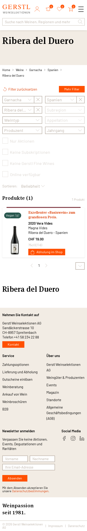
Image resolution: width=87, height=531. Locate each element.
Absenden (15, 478)
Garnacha (35, 70)
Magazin (52, 392)
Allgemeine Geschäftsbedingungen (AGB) (63, 412)
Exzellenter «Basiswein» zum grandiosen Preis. (51, 214)
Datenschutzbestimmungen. (30, 491)
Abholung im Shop (49, 252)
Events (51, 385)
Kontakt (13, 344)
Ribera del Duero (13, 75)
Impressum (55, 526)
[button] (80, 22)
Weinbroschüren (14, 402)
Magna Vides (37, 228)
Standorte (53, 400)
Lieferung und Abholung (20, 372)
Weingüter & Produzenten (65, 377)
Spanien (53, 70)
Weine (20, 70)
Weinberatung (12, 387)
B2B (5, 409)
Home (6, 70)
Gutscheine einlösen (17, 379)
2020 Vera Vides (40, 223)
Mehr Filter (71, 89)
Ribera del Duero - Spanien (48, 232)
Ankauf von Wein (14, 394)
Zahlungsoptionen (15, 364)
